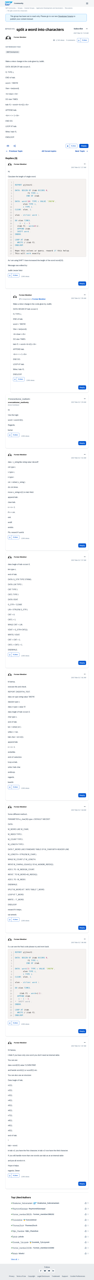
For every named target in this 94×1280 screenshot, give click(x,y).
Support (65, 1276)
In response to (33, 299)
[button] (79, 40)
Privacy (11, 1276)
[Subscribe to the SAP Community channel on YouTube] (49, 1271)
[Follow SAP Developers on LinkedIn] (53, 1271)
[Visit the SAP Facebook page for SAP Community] (41, 1271)
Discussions (68, 8)
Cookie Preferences (77, 1276)
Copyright (31, 1276)
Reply (82, 284)
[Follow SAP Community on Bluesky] (45, 1271)
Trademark (56, 1276)
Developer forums (65, 16)
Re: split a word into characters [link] (17, 11)
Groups (20, 8)
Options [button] (86, 28)
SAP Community (11, 8)
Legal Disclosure (43, 1276)
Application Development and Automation (49, 8)
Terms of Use (21, 1276)
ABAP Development (13, 52)
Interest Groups (29, 8)
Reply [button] (84, 146)
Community (18, 3)
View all (14, 1259)
